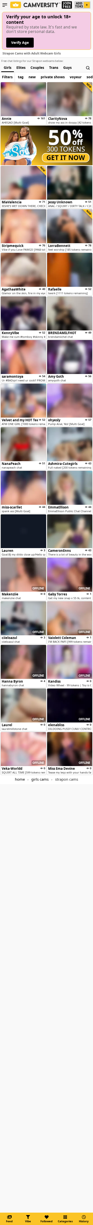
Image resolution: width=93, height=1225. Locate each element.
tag (21, 77)
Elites (21, 67)
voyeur (76, 77)
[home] (35, 5)
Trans (53, 67)
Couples (37, 67)
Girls (7, 67)
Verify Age (20, 42)
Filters (7, 77)
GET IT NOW (65, 157)
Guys (67, 67)
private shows (53, 77)
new (32, 77)
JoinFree (67, 5)
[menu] (4, 5)
